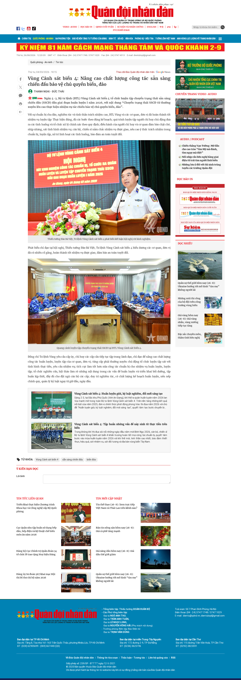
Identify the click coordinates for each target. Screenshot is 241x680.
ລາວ (169, 27)
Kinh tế (112, 38)
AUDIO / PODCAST (192, 139)
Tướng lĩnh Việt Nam (165, 38)
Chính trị (26, 38)
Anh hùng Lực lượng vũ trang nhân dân (196, 38)
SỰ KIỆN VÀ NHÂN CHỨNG (130, 27)
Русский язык (121, 30)
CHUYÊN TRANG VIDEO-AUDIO (196, 94)
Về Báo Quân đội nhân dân (80, 657)
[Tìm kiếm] (223, 27)
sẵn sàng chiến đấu (72, 459)
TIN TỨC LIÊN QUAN (29, 498)
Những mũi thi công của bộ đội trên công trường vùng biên (189, 302)
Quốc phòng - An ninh (43, 38)
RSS (173, 657)
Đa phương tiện (62, 38)
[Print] (20, 103)
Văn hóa (129, 38)
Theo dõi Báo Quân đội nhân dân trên (135, 72)
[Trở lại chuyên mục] (20, 112)
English (151, 27)
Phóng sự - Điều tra (144, 38)
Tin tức (59, 62)
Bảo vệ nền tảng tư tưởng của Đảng (89, 38)
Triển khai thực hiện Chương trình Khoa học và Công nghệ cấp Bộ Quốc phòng (36, 508)
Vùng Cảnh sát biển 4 (47, 459)
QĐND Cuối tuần (105, 27)
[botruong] (200, 66)
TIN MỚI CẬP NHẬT (109, 498)
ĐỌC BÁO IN (86, 27)
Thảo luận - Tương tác (133, 657)
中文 (162, 27)
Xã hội (120, 38)
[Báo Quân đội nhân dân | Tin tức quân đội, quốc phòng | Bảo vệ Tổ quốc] (120, 13)
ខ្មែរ (175, 27)
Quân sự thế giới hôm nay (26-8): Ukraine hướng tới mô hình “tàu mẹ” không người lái (116, 578)
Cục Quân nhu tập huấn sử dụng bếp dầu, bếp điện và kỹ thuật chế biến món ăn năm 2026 (36, 531)
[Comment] (20, 95)
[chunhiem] (200, 83)
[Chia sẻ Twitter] (20, 87)
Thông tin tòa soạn (107, 657)
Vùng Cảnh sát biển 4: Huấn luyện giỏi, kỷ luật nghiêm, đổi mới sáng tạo (118, 393)
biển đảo (91, 459)
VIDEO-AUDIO (70, 27)
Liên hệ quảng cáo (158, 657)
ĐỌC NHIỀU (185, 243)
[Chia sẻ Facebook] (20, 79)
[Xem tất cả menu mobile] (220, 38)
